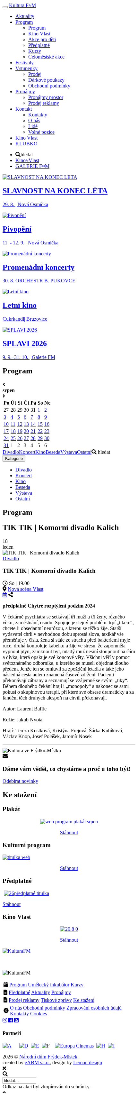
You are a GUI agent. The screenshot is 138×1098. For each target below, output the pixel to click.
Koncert (27, 452)
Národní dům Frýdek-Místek (48, 1056)
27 (26, 438)
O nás (16, 1008)
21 (33, 431)
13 (26, 424)
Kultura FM (22, 5)
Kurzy (77, 984)
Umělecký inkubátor (48, 984)
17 (6, 431)
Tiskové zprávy (56, 1000)
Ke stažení (83, 1000)
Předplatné (19, 992)
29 (40, 438)
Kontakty (19, 1013)
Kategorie (14, 458)
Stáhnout (69, 832)
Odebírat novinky (20, 781)
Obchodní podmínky (44, 1008)
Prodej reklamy (24, 1000)
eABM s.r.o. (37, 1062)
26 (19, 438)
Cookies (38, 1013)
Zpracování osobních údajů (94, 1008)
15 (40, 424)
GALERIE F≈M (32, 166)
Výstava (68, 452)
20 (26, 431)
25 (13, 438)
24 (6, 438)
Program (18, 984)
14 (33, 424)
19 (19, 431)
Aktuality (40, 992)
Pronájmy (61, 992)
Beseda (53, 452)
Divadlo (11, 452)
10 (6, 424)
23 (46, 431)
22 (40, 431)
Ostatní (84, 452)
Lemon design (87, 1062)
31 (6, 445)
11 (13, 424)
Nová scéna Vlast (25, 589)
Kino (40, 452)
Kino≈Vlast (27, 160)
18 (13, 431)
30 (46, 438)
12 (19, 424)
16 (46, 424)
